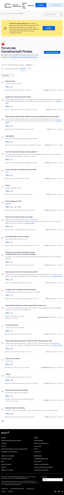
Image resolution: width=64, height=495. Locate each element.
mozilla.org (4, 488)
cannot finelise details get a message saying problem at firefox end (25, 305)
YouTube (58, 491)
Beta (2, 461)
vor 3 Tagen (60, 109)
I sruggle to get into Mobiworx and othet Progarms (20, 289)
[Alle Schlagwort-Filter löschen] (34, 65)
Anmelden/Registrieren (41, 458)
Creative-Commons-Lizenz (13, 484)
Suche (61, 14)
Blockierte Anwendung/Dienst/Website (23, 399)
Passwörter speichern (19, 162)
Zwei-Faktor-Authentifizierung (21, 145)
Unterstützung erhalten (41, 470)
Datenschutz (30, 488)
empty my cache (10, 81)
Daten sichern (16, 194)
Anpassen (15, 351)
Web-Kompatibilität (18, 229)
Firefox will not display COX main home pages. (19, 217)
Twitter (3, 446)
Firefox (9, 90)
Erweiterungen (17, 210)
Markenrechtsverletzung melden (11, 440)
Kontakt (10, 491)
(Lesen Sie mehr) (30, 223)
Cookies (15, 90)
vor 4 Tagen (60, 145)
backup (7, 185)
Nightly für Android (7, 470)
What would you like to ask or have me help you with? (21, 272)
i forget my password (11, 325)
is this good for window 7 (13, 358)
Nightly (3, 467)
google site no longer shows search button (18, 97)
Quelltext (4, 443)
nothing (7, 374)
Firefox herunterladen (41, 5)
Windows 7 (29, 65)
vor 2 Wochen (59, 400)
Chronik (15, 178)
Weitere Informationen (48, 28)
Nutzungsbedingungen (17, 488)
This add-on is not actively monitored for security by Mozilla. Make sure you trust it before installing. (20, 253)
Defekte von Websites (19, 109)
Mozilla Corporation (18, 476)
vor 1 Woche (59, 210)
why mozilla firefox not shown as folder (17, 236)
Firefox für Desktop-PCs (41, 443)
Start (2, 13)
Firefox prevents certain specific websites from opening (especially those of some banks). (32, 116)
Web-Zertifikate (17, 129)
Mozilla (5, 433)
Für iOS (36, 449)
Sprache (44, 476)
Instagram (62, 491)
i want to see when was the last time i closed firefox (21, 169)
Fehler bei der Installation (20, 245)
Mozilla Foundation (22, 478)
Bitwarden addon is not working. (15, 408)
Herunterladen (38, 440)
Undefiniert (16, 282)
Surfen (14, 367)
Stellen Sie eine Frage (24, 6)
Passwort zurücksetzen (41, 464)
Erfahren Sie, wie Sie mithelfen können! (24, 57)
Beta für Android (6, 464)
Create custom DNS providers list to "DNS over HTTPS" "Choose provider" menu (28, 341)
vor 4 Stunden (59, 90)
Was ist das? (38, 461)
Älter (2, 421)
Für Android (37, 446)
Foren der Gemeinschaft (16, 5)
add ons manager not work (13, 201)
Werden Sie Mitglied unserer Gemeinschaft (14, 449)
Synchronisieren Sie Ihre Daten (43, 467)
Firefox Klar (37, 452)
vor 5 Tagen (60, 178)
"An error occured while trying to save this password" (21, 152)
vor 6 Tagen (60, 194)
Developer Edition (6, 458)
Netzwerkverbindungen (19, 298)
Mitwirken (31, 5)
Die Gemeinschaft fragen (52, 52)
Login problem (9, 136)
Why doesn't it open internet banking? (16, 390)
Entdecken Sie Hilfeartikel (7, 5)
